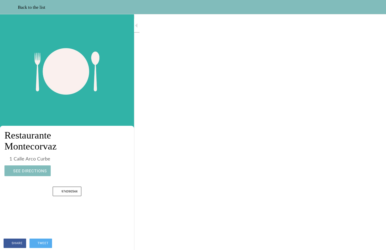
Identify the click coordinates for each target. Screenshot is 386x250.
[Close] (9, 7)
